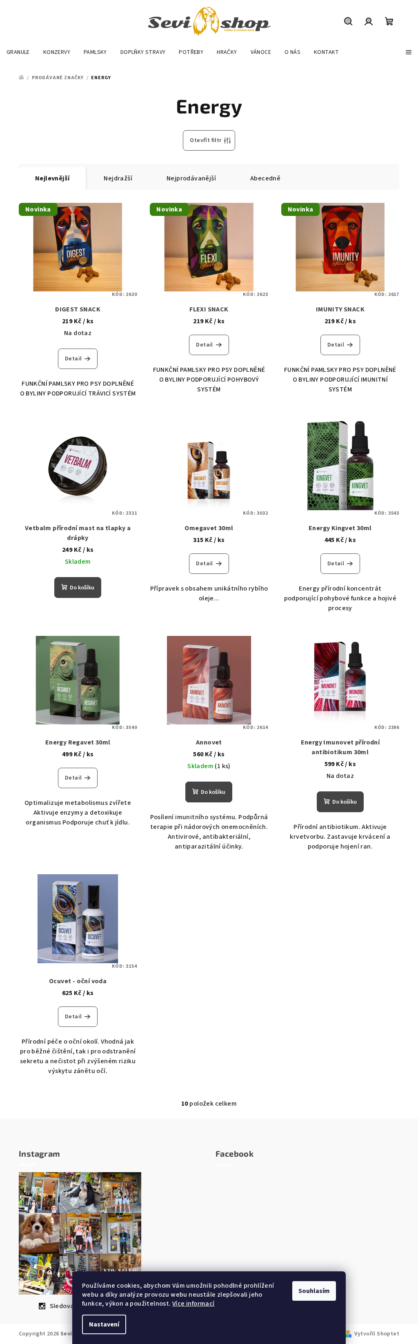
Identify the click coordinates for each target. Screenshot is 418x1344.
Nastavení (104, 1324)
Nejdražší (118, 178)
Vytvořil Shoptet (376, 1334)
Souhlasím (314, 1290)
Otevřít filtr (205, 140)
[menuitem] (18, 52)
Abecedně (265, 178)
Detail (73, 359)
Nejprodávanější (191, 178)
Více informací (193, 1303)
